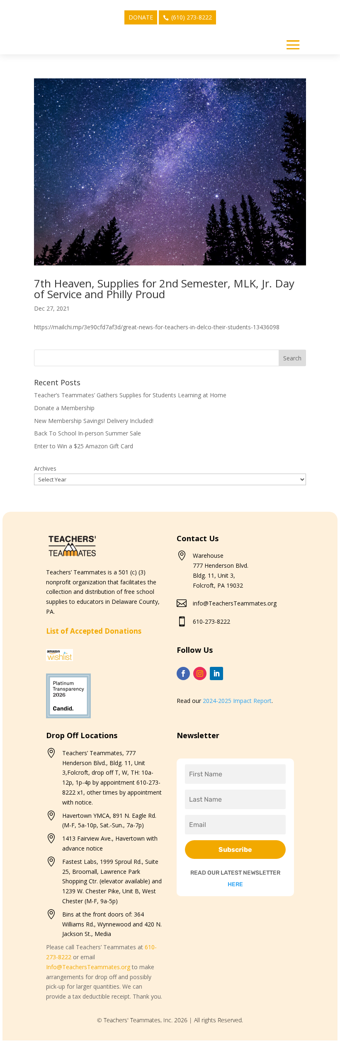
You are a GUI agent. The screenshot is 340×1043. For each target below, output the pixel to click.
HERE (235, 884)
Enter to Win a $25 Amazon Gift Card (83, 446)
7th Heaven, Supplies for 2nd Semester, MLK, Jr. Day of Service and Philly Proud (164, 288)
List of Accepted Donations (93, 631)
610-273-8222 (211, 621)
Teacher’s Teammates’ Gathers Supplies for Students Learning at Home (130, 395)
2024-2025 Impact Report (237, 701)
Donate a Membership (64, 408)
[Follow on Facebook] (183, 673)
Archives (45, 468)
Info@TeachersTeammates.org (88, 967)
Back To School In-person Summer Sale (87, 433)
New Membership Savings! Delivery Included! (93, 421)
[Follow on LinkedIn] (216, 673)
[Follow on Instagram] (199, 673)
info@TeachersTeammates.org (235, 603)
